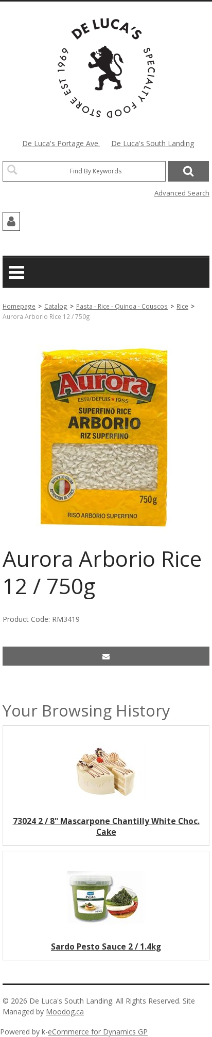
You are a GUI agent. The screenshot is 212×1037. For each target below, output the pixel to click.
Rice (182, 306)
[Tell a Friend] (106, 656)
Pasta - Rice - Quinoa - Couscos (122, 306)
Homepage (19, 306)
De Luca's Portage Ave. (61, 143)
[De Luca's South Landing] (106, 68)
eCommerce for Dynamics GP (98, 1031)
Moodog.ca (65, 1011)
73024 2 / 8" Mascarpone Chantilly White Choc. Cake (106, 826)
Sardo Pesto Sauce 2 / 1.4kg (106, 946)
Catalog (55, 306)
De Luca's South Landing (152, 143)
